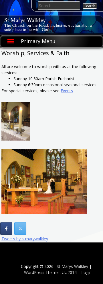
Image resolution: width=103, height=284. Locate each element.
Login (86, 272)
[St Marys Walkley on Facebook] (6, 228)
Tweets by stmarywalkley (24, 238)
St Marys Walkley (25, 20)
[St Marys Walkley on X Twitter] (20, 228)
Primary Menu (38, 41)
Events (67, 90)
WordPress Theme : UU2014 (50, 272)
